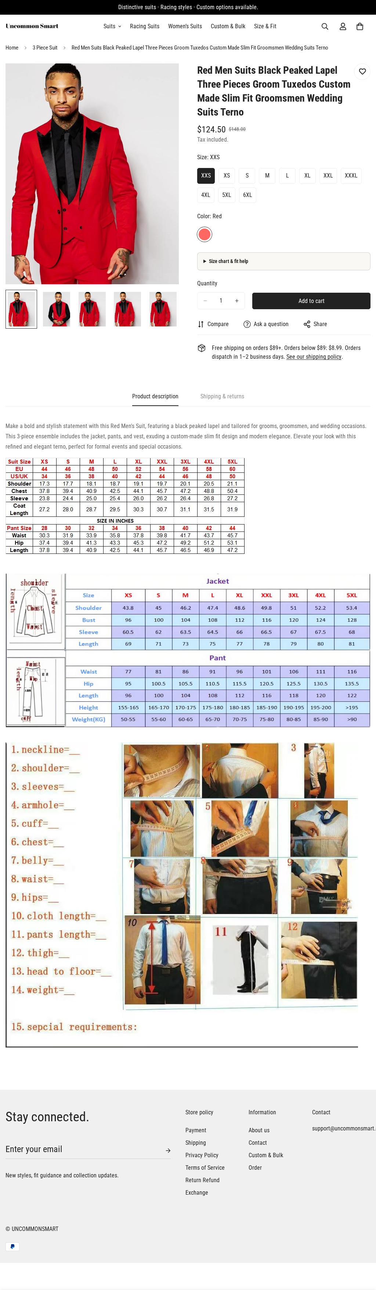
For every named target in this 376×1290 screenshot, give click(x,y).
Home (12, 47)
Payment (195, 1130)
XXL (328, 175)
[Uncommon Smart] (32, 26)
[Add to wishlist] (362, 71)
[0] (359, 26)
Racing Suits (144, 26)
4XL (205, 194)
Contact (258, 1142)
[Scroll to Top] (361, 1250)
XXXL (351, 175)
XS (227, 175)
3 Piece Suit (45, 47)
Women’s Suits (185, 26)
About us (259, 1130)
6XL (247, 194)
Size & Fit (265, 26)
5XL (226, 194)
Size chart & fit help (228, 261)
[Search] (325, 26)
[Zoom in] (163, 79)
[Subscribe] (162, 1150)
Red (204, 234)
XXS (206, 175)
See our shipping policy (313, 356)
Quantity (207, 283)
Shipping (195, 1142)
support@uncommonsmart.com (336, 1128)
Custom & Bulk (228, 26)
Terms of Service (205, 1167)
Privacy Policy (201, 1155)
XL (307, 175)
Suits (109, 26)
